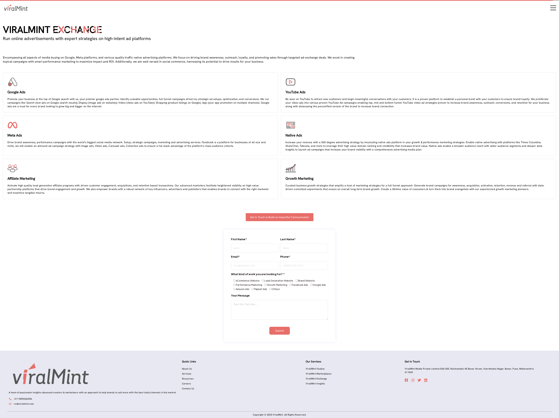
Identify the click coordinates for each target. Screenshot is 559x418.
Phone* (285, 256)
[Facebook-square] (406, 380)
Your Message (240, 295)
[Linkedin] (426, 380)
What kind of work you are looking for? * (258, 274)
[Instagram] (413, 380)
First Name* (239, 239)
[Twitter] (419, 380)
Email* (235, 256)
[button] (279, 217)
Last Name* (288, 239)
